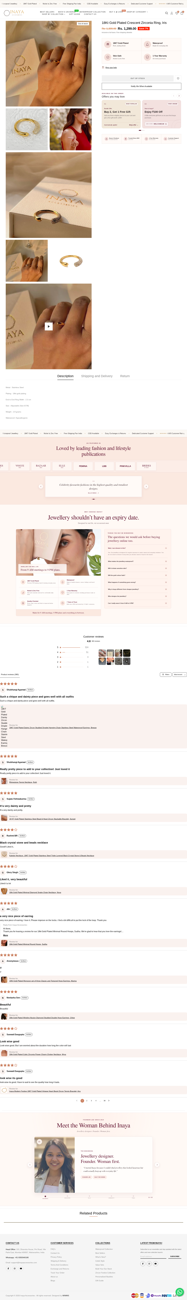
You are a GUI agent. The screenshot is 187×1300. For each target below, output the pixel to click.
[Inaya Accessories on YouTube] (21, 1268)
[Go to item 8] (126, 661)
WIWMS (65, 1296)
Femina (93, 493)
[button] (72, 647)
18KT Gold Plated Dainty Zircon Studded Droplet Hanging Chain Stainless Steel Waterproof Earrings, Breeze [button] (53, 728)
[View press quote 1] (91, 499)
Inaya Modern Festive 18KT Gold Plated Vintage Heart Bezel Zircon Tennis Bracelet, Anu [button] (45, 1091)
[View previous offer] (173, 96)
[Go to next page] (109, 1100)
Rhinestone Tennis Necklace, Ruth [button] (23, 782)
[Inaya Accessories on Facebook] (8, 1268)
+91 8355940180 (22, 1257)
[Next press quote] (146, 486)
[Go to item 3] (118, 653)
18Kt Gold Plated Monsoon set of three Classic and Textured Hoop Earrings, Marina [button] (43, 981)
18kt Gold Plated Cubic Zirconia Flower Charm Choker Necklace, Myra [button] (37, 1054)
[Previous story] (29, 1164)
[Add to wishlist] (178, 78)
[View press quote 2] (92, 499)
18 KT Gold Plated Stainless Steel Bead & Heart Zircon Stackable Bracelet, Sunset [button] (42, 819)
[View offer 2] (142, 130)
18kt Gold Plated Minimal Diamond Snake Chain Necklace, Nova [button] (35, 892)
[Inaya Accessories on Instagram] (14, 1268)
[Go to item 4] (126, 653)
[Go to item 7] (118, 661)
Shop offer (133, 125)
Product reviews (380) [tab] (10, 674)
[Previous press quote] (41, 486)
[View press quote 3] (95, 499)
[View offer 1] (140, 130)
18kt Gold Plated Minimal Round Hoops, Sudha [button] (28, 944)
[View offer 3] (143, 130)
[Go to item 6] (110, 661)
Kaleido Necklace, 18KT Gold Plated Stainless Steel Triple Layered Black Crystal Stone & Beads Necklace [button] (51, 856)
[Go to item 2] (110, 653)
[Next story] (157, 1164)
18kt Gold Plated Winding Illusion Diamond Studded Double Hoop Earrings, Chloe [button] (42, 1018)
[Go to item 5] (102, 661)
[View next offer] (179, 96)
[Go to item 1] (102, 653)
